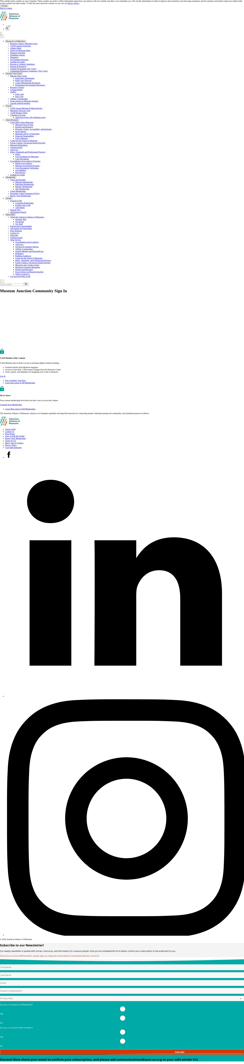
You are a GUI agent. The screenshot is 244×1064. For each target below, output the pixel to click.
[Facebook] (8, 457)
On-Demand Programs (19, 60)
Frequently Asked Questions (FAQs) (25, 193)
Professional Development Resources (30, 85)
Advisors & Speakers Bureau (27, 247)
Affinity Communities (19, 99)
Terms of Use (10, 441)
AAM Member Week (18, 113)
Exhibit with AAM (22, 205)
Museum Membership (24, 182)
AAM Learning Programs (20, 46)
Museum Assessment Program (27, 166)
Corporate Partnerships (24, 203)
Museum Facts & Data (24, 125)
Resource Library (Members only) (23, 44)
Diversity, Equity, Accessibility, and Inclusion (33, 129)
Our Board (19, 222)
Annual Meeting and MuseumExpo (29, 251)
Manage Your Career (18, 76)
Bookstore (14, 57)
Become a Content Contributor (22, 64)
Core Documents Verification (27, 168)
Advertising (20, 208)
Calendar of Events (18, 115)
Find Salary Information (24, 78)
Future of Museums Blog (20, 50)
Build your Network (23, 80)
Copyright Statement (13, 447)
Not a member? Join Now (15, 380)
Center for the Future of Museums (23, 141)
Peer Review (20, 173)
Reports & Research (18, 66)
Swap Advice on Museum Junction (24, 101)
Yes (1, 1014)
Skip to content (6, 8)
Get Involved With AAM (20, 276)
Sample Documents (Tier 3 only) (23, 69)
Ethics (17, 154)
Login (8, 26)
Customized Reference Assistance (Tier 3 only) (29, 71)
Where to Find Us (22, 274)
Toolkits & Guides (17, 62)
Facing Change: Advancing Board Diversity (27, 143)
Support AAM (16, 201)
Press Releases (16, 231)
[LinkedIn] (124, 696)
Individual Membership (24, 184)
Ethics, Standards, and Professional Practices (33, 260)
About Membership (18, 191)
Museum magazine (17, 53)
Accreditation (20, 170)
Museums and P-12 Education (27, 134)
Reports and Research (24, 127)
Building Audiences (23, 256)
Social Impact (20, 131)
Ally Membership (22, 189)
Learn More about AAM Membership (20, 409)
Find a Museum (21, 138)
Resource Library (17, 87)
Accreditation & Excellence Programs (25, 161)
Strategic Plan (20, 219)
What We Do (15, 240)
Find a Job (19, 94)
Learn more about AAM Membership (20, 383)
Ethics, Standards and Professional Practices (27, 152)
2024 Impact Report (18, 212)
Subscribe (14, 235)
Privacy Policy (73, 3)
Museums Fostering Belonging (27, 267)
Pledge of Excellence (23, 163)
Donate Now (15, 210)
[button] (2, 376)
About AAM (10, 429)
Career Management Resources (27, 83)
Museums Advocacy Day (20, 111)
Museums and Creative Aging (27, 265)
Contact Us (14, 233)
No (1, 1023)
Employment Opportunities (21, 226)
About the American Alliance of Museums (27, 217)
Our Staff (19, 224)
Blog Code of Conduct (14, 443)
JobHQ (13, 92)
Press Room (10, 434)
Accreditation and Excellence (27, 242)
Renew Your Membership (20, 196)
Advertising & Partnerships (21, 228)
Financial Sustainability (24, 136)
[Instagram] (124, 935)
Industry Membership (23, 187)
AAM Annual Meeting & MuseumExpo (26, 108)
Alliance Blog (15, 48)
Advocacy (14, 150)
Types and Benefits (18, 180)
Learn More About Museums (21, 122)
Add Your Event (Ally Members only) (30, 117)
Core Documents (22, 159)
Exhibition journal (17, 55)
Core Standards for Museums (27, 157)
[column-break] (16, 90)
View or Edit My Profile (15, 436)
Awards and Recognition (20, 103)
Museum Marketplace (19, 145)
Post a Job (19, 96)
